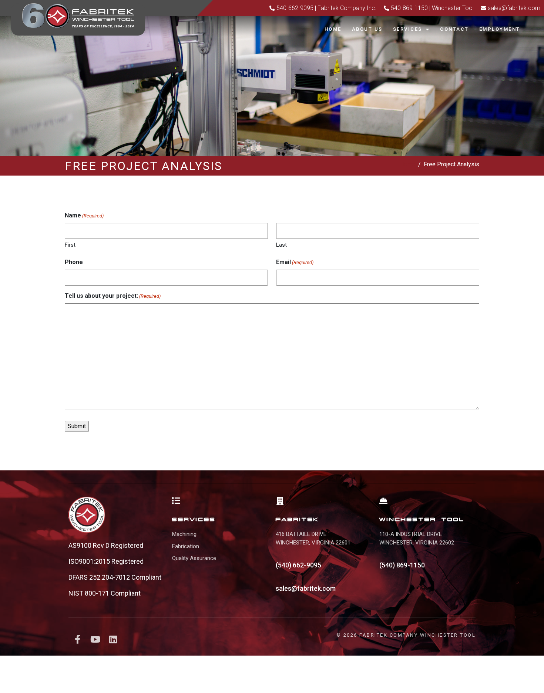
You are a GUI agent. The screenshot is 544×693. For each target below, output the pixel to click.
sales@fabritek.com (306, 588)
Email (294, 262)
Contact (454, 29)
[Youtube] (95, 639)
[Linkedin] (113, 639)
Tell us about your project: (113, 295)
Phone (74, 262)
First (70, 244)
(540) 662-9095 (298, 565)
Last (281, 244)
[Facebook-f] (77, 639)
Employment (499, 29)
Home (333, 29)
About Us (367, 29)
